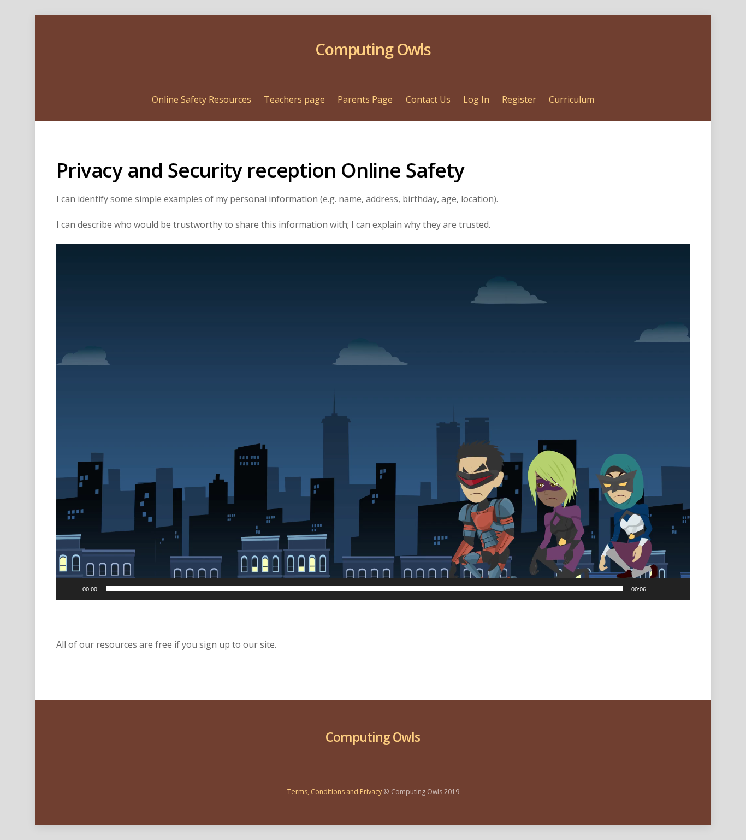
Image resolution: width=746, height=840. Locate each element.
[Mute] (658, 588)
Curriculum (571, 99)
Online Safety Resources (201, 99)
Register (519, 99)
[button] (373, 421)
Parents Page (365, 99)
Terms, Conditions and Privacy (334, 791)
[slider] (364, 588)
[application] (373, 422)
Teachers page (294, 99)
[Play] (70, 588)
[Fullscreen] (675, 588)
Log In (476, 99)
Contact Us (428, 99)
